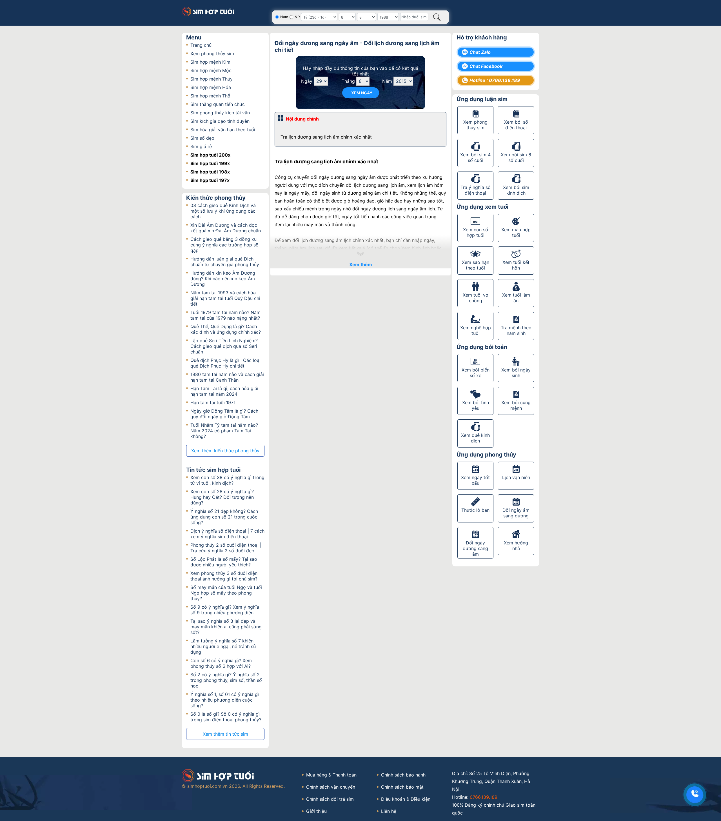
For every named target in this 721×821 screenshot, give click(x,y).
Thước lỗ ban (475, 510)
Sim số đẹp (202, 138)
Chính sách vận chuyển (330, 787)
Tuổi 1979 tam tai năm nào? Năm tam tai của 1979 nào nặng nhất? (225, 315)
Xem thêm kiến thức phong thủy (225, 450)
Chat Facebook (485, 66)
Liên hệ (388, 811)
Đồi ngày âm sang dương (515, 513)
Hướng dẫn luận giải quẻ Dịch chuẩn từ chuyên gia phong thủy (224, 261)
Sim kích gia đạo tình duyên (220, 121)
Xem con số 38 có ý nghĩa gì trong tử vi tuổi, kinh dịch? (227, 480)
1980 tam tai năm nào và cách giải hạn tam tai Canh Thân (227, 377)
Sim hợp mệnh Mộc (211, 70)
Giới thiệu (316, 811)
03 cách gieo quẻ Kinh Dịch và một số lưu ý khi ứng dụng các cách (223, 211)
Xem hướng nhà (516, 545)
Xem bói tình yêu (475, 405)
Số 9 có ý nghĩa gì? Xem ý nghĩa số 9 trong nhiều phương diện (224, 609)
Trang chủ (201, 45)
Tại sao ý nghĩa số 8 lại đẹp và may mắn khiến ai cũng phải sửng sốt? (226, 626)
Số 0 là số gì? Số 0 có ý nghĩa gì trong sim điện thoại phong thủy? (225, 716)
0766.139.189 (483, 797)
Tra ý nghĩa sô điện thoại (475, 190)
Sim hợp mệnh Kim (210, 62)
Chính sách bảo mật (402, 787)
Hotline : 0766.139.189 (494, 80)
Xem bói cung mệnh (516, 405)
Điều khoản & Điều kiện (405, 799)
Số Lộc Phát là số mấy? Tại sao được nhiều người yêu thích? (223, 562)
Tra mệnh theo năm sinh (516, 330)
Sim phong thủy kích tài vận (220, 112)
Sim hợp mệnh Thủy (211, 79)
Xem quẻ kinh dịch (475, 438)
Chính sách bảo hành (403, 775)
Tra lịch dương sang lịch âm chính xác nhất (326, 137)
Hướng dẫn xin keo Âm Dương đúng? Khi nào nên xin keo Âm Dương (222, 278)
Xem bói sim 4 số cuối (475, 157)
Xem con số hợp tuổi (475, 232)
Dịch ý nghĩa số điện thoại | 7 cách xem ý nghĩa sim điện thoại (227, 533)
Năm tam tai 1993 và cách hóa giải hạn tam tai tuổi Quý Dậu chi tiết (225, 298)
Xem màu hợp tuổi (516, 232)
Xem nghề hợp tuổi (475, 330)
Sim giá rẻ (201, 146)
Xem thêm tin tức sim (225, 734)
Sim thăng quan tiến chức (217, 104)
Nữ (297, 17)
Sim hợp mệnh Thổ (210, 96)
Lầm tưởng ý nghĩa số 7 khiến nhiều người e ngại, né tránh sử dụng (223, 646)
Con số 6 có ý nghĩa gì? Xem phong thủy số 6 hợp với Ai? (221, 663)
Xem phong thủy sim (212, 53)
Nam (284, 17)
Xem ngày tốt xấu (475, 480)
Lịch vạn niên (516, 477)
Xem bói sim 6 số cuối (516, 157)
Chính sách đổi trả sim (330, 799)
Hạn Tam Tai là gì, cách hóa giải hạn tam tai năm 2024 (224, 391)
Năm (387, 81)
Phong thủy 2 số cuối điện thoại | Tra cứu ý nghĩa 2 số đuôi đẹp (225, 547)
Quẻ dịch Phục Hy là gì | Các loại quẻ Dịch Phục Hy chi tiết (225, 363)
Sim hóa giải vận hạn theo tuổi (222, 129)
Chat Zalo (480, 52)
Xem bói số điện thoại (516, 124)
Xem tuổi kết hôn (515, 265)
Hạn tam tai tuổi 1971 (212, 402)
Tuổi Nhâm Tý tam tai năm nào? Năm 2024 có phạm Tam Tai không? (224, 430)
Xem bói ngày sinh (516, 372)
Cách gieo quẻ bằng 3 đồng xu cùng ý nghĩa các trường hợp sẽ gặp (224, 244)
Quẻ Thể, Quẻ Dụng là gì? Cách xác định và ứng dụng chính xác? (225, 329)
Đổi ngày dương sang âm (475, 548)
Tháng (348, 81)
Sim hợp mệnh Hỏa (210, 87)
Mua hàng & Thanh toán (331, 775)
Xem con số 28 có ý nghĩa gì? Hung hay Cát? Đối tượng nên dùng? (222, 497)
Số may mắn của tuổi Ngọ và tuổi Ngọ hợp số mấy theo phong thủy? (226, 592)
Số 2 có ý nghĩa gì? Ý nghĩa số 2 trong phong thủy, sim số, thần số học (226, 680)
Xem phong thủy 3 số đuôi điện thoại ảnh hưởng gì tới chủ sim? (223, 576)
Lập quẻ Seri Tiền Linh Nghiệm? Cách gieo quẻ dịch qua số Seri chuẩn (224, 346)
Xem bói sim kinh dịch (516, 190)
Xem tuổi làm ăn (516, 297)
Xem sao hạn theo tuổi (475, 265)
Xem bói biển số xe (475, 372)
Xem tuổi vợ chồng (475, 297)
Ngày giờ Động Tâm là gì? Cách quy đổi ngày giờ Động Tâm (224, 413)
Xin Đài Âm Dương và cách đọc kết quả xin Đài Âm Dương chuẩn (225, 227)
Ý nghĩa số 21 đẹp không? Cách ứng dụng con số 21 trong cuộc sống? (224, 516)
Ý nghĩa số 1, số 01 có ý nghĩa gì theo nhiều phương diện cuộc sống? (224, 699)
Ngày (306, 81)
